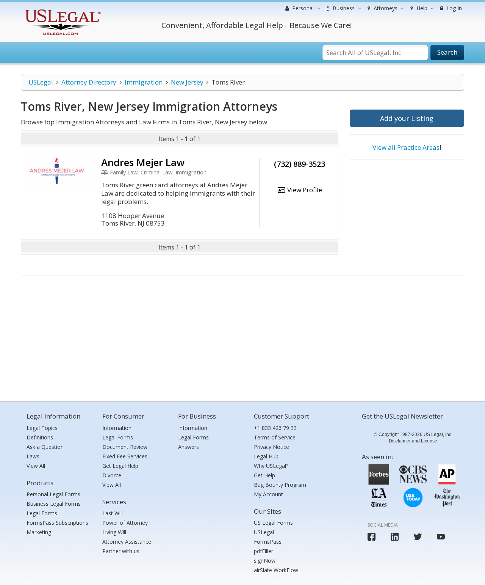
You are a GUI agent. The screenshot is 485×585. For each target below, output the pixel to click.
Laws (33, 456)
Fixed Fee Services (124, 456)
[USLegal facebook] (371, 537)
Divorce (111, 475)
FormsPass (268, 541)
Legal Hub (266, 456)
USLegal (40, 82)
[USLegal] (62, 10)
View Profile (304, 189)
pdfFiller (263, 551)
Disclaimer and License (413, 441)
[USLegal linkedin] (395, 537)
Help (421, 8)
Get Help (264, 475)
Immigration (144, 82)
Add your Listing (406, 118)
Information (116, 427)
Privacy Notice (271, 446)
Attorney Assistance (126, 541)
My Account (268, 494)
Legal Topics (42, 427)
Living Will (114, 532)
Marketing (39, 532)
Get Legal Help (120, 465)
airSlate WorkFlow (276, 570)
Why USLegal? (271, 465)
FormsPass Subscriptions (57, 522)
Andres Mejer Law (143, 162)
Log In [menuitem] (453, 8)
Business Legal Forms (54, 503)
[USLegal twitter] (418, 537)
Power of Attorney (125, 522)
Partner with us (120, 551)
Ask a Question (45, 446)
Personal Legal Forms (53, 494)
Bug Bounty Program (280, 484)
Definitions (40, 437)
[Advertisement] (407, 215)
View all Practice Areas (406, 147)
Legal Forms (42, 513)
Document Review (124, 446)
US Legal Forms (273, 522)
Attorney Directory (88, 82)
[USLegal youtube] (441, 537)
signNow (264, 560)
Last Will (112, 513)
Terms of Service (275, 437)
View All (36, 465)
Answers (188, 446)
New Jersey (187, 82)
